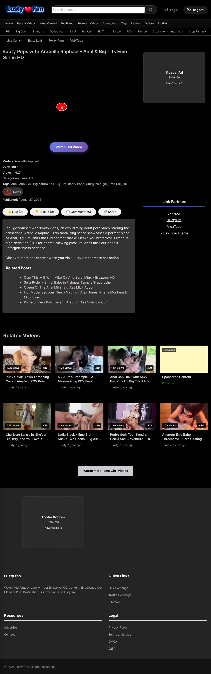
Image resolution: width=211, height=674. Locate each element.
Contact (9, 634)
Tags (124, 23)
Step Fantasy (197, 31)
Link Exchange (118, 588)
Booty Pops (76, 184)
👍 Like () (15, 212)
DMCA (113, 641)
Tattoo (117, 31)
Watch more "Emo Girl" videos (105, 471)
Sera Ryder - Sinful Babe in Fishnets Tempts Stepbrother (68, 282)
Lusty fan (80, 258)
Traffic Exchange (120, 595)
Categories (110, 23)
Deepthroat (57, 31)
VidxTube (76, 40)
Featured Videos (88, 23)
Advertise (10, 627)
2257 (112, 648)
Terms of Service (120, 634)
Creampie (159, 31)
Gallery (149, 23)
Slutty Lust (34, 40)
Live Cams (14, 40)
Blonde (142, 31)
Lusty (10, 387)
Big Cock (21, 31)
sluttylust (174, 220)
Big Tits (102, 31)
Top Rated (67, 23)
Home (9, 23)
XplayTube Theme (174, 233)
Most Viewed (48, 23)
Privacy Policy (118, 627)
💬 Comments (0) (78, 212)
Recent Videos (26, 23)
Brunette (38, 31)
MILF (73, 31)
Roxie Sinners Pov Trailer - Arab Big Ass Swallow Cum (66, 302)
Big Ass (87, 31)
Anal (14, 184)
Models (136, 23)
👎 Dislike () (44, 212)
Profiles (163, 23)
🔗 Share (109, 212)
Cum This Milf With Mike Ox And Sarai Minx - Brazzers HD (69, 277)
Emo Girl (26, 178)
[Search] (151, 10)
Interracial (177, 31)
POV (129, 31)
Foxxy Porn (56, 40)
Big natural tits (43, 184)
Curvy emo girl (96, 184)
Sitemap (114, 602)
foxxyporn (174, 213)
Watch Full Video (69, 147)
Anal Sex (25, 184)
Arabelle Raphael (27, 161)
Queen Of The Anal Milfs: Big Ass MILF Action (59, 287)
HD (8, 31)
